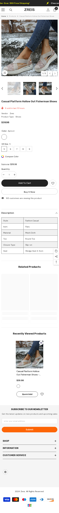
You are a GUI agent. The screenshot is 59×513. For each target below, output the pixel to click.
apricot (18, 386)
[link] (15, 313)
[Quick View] (41, 343)
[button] (49, 73)
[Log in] (48, 9)
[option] (29, 48)
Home (3, 16)
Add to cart (24, 183)
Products (12, 16)
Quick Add (27, 394)
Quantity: (5, 169)
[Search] (10, 10)
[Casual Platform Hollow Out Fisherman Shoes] (29, 354)
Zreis (12, 113)
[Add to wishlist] (52, 183)
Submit (29, 429)
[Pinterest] (5, 472)
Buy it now (29, 191)
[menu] (3, 9)
